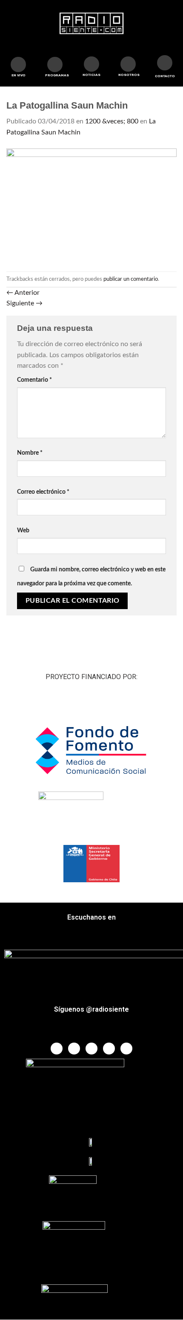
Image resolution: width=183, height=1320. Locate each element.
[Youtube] (91, 1048)
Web (23, 530)
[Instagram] (109, 1048)
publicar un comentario (130, 279)
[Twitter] (74, 1048)
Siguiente (24, 303)
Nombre (30, 453)
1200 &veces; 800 (111, 121)
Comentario (34, 380)
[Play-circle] (18, 64)
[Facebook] (57, 1048)
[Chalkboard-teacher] (91, 64)
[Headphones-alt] (55, 64)
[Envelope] (164, 62)
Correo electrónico (43, 492)
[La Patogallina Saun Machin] (91, 204)
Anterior (23, 292)
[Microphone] (128, 64)
